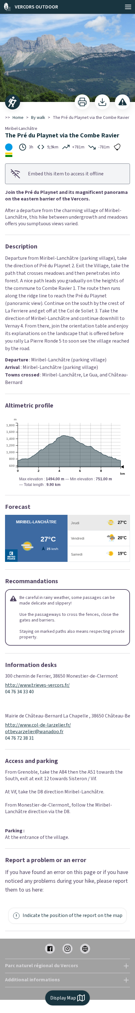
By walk (38, 118)
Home (18, 118)
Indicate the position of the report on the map (72, 915)
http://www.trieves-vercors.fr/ (37, 685)
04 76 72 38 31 (19, 738)
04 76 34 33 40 (19, 692)
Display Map (63, 997)
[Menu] (128, 7)
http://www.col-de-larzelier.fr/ (38, 725)
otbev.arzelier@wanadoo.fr (34, 731)
